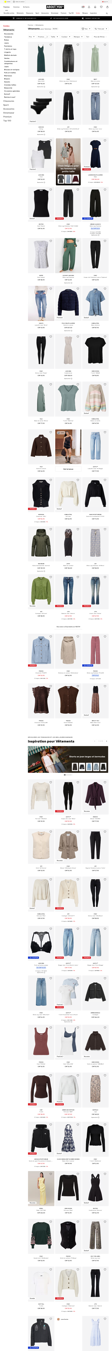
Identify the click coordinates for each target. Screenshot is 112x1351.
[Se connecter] (89, 7)
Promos (41, 37)
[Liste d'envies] (101, 7)
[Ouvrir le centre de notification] (95, 7)
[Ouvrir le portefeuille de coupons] (83, 7)
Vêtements (39, 25)
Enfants (26, 7)
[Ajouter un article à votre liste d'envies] (50, 45)
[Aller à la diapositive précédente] (95, 741)
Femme (7, 7)
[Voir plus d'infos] (41, 87)
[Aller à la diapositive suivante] (107, 741)
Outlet (8, 1)
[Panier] (107, 7)
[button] (86, 29)
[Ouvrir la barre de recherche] (106, 13)
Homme (16, 7)
